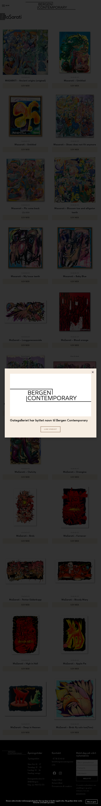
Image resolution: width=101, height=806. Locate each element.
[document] (50, 403)
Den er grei (91, 801)
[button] (93, 372)
